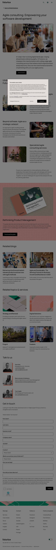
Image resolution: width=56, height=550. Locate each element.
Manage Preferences (14, 101)
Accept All (42, 101)
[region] (28, 92)
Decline (31, 101)
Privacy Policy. (25, 93)
